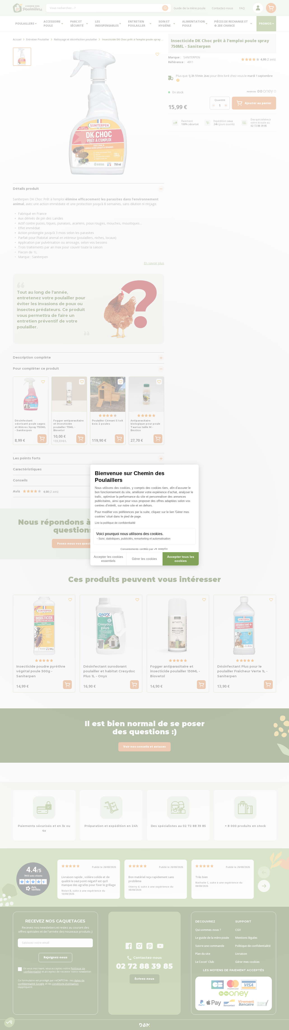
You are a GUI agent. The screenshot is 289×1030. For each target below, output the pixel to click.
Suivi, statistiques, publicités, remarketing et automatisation (134, 538)
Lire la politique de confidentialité (115, 522)
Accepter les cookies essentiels (108, 559)
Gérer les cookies (144, 559)
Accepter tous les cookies (180, 559)
